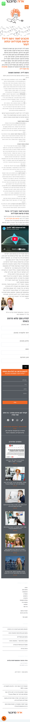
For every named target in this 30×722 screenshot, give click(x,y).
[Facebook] (8, 420)
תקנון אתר (25, 617)
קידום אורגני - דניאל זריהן (21, 672)
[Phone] (22, 420)
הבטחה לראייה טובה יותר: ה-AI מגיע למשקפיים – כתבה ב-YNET (15, 460)
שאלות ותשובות (24, 600)
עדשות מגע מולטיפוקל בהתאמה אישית (18, 633)
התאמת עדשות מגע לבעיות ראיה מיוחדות (18, 629)
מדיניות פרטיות (24, 613)
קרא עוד (15, 463)
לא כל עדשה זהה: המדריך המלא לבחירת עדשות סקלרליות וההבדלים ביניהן (15, 505)
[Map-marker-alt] (13, 420)
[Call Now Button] (4, 718)
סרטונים (26, 598)
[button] (15, 1)
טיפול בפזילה (24, 648)
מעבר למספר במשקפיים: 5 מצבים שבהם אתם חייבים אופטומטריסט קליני (15, 527)
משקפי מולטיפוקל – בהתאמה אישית (18, 641)
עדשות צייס (25, 602)
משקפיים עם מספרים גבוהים (20, 644)
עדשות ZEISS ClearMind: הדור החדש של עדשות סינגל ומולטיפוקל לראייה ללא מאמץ (15, 572)
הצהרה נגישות (24, 611)
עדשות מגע (25, 589)
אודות (26, 587)
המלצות (26, 604)
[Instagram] (14, 716)
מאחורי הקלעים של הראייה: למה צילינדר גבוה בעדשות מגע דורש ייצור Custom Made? (15, 483)
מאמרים (26, 594)
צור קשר (25, 606)
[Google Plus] (17, 716)
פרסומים (25, 596)
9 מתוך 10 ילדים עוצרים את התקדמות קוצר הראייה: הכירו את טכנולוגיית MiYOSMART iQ (15, 550)
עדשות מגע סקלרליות (12, 218)
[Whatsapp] (17, 420)
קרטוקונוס (16, 431)
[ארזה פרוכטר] (15, 1)
